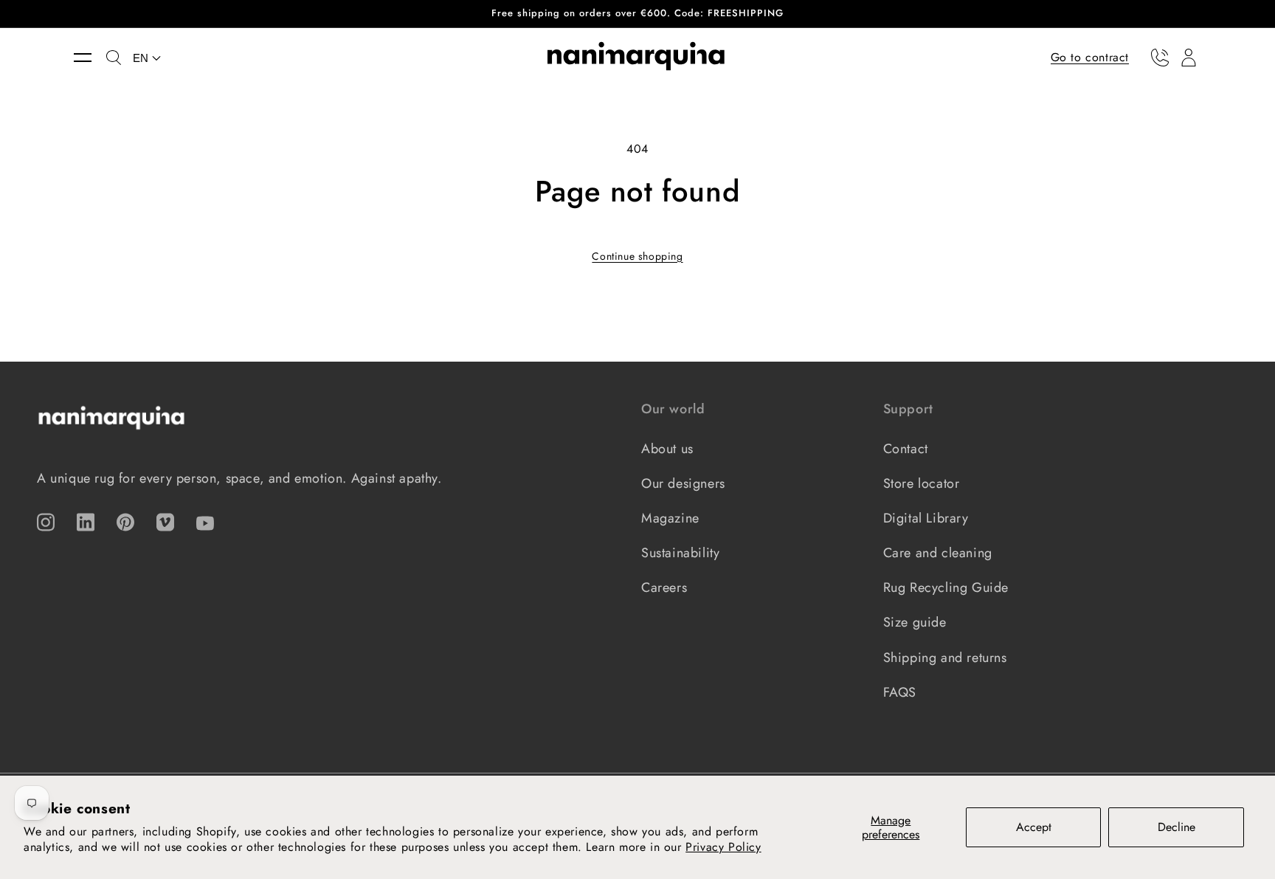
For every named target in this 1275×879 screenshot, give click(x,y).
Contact (905, 448)
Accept (1033, 826)
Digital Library (926, 518)
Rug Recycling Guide (946, 587)
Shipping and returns (945, 657)
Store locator (921, 483)
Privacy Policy (723, 846)
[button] (90, 57)
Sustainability (680, 552)
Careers (664, 587)
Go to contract (1090, 56)
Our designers (683, 483)
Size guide (915, 622)
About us (667, 448)
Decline (1176, 826)
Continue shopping (637, 256)
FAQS (899, 692)
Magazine (670, 518)
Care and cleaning (937, 552)
